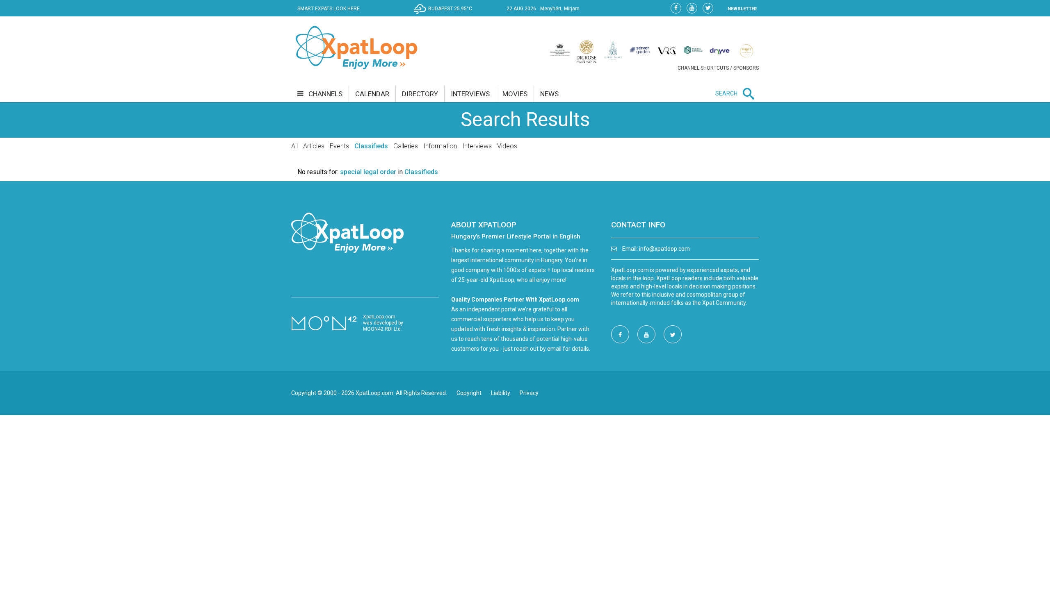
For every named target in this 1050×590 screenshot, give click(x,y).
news (549, 94)
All (294, 146)
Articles (313, 146)
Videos (507, 146)
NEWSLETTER (742, 8)
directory (420, 94)
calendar (372, 94)
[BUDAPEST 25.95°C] (445, 14)
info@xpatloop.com (664, 248)
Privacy (529, 393)
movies (514, 94)
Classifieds (371, 146)
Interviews (477, 146)
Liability (500, 393)
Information (440, 146)
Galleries (405, 146)
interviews (470, 94)
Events (339, 146)
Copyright (469, 393)
